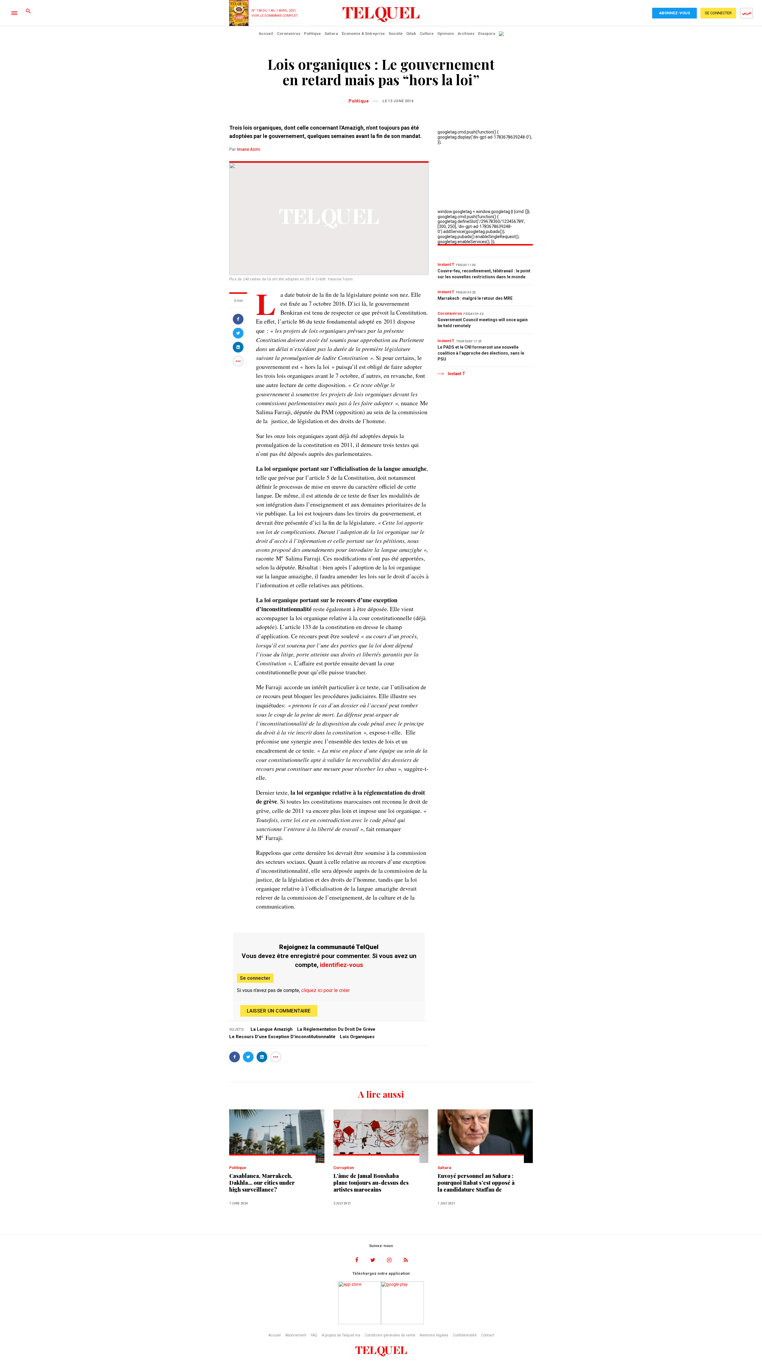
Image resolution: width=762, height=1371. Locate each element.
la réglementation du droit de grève (336, 1029)
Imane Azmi (248, 149)
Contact (487, 1335)
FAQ (314, 1335)
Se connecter (255, 978)
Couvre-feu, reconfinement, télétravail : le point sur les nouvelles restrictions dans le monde (484, 273)
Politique (312, 33)
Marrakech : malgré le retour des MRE (475, 298)
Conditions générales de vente (390, 1335)
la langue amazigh (272, 1029)
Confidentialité (465, 1335)
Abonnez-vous (674, 13)
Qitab (411, 33)
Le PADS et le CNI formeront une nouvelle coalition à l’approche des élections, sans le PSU (481, 353)
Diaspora (486, 33)
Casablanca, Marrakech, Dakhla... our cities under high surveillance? (262, 1183)
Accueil (266, 33)
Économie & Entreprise (363, 33)
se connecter (718, 13)
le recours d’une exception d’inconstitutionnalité (282, 1036)
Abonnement (295, 1335)
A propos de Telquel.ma (341, 1335)
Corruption (343, 1167)
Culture (427, 33)
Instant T (446, 264)
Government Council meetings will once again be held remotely (483, 322)
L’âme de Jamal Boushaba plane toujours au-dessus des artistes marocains (371, 1183)
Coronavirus (288, 33)
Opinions (445, 33)
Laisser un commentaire (279, 1011)
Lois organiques (357, 1036)
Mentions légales (434, 1335)
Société (395, 33)
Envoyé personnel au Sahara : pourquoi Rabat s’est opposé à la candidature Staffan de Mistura (476, 1183)
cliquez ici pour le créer (325, 990)
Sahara (331, 33)
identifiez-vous (341, 964)
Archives (465, 33)
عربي (747, 12)
